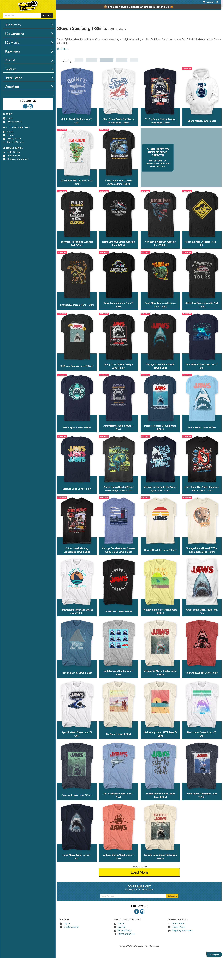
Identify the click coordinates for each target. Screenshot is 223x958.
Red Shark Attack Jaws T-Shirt (202, 672)
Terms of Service (15, 142)
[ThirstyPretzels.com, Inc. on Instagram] (31, 106)
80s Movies (13, 25)
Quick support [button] (214, 954)
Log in (10, 118)
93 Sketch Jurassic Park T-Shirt (77, 304)
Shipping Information (17, 159)
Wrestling (12, 87)
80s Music (12, 42)
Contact (10, 135)
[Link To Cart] (217, 2)
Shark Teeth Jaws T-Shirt (118, 611)
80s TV (10, 60)
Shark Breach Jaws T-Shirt (202, 427)
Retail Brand (13, 78)
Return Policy (13, 155)
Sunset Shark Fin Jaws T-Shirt (160, 550)
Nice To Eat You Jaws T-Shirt (77, 672)
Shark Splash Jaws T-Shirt (77, 427)
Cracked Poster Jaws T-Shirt (76, 795)
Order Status (13, 152)
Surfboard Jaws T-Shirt (118, 734)
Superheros (13, 51)
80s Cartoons (14, 34)
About (10, 131)
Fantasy (10, 69)
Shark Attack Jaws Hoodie (202, 121)
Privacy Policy (14, 138)
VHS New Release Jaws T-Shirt (76, 366)
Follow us (28, 100)
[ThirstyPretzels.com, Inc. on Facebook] (25, 106)
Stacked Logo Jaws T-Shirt (76, 488)
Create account (14, 121)
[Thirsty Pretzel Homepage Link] (27, 11)
